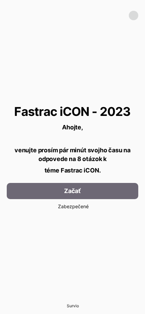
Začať (72, 190)
